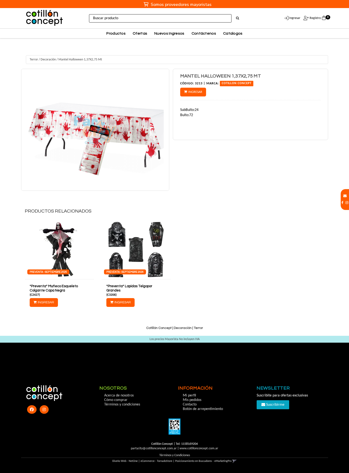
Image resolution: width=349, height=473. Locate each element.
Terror (34, 59)
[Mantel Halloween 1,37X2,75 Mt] (95, 130)
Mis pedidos (192, 400)
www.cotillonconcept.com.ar (198, 448)
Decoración (48, 59)
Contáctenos (204, 33)
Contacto (190, 404)
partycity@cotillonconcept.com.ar (154, 448)
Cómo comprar (115, 400)
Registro (315, 18)
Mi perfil (189, 395)
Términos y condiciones (122, 404)
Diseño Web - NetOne (125, 461)
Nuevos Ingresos (169, 33)
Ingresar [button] (294, 18)
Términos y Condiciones (174, 455)
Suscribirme (274, 405)
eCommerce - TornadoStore (156, 461)
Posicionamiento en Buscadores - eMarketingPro (203, 461)
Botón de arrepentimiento (203, 409)
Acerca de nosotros (119, 395)
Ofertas (140, 33)
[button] (345, 196)
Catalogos (233, 33)
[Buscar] (237, 18)
